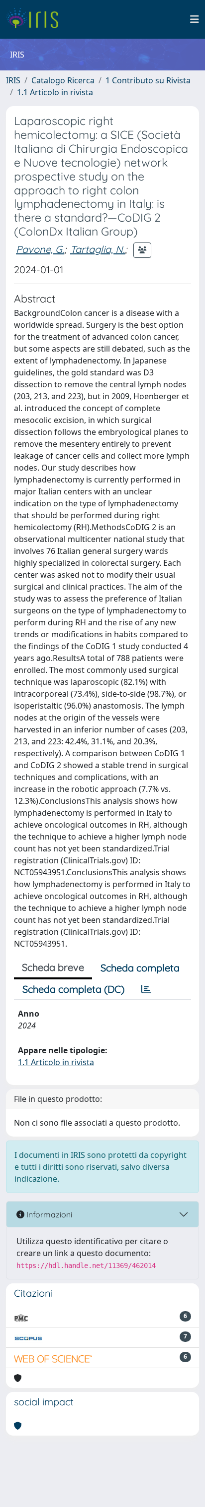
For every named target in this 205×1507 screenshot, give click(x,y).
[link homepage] (36, 19)
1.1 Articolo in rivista (55, 92)
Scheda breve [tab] (53, 967)
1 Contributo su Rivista (148, 80)
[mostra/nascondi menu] (194, 19)
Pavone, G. (40, 249)
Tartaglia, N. (97, 249)
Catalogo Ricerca (63, 80)
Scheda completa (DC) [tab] (73, 989)
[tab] (146, 989)
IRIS (13, 80)
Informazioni (48, 1214)
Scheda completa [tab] (140, 968)
